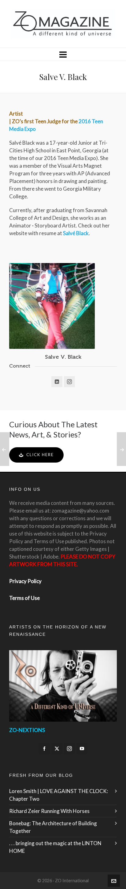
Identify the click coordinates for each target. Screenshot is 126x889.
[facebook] (44, 748)
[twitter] (56, 748)
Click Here (40, 454)
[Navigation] (63, 54)
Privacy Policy (25, 581)
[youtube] (81, 748)
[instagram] (69, 748)
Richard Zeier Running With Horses (49, 811)
